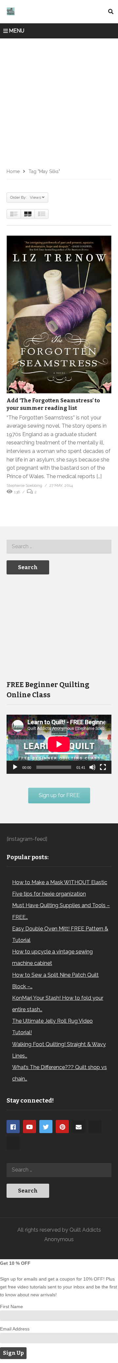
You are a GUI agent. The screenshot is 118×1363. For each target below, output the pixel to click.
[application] (59, 744)
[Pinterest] (62, 1126)
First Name (11, 1306)
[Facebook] (13, 1126)
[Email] (78, 1126)
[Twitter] (45, 1126)
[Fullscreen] (103, 767)
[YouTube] (29, 1126)
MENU (16, 31)
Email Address (15, 1328)
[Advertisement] (59, 101)
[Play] (15, 767)
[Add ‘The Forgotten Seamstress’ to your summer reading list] (59, 314)
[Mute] (92, 767)
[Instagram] (95, 1126)
